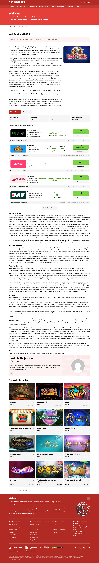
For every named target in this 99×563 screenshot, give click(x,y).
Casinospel (70, 6)
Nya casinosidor (13, 529)
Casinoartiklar (12, 534)
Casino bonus (31, 6)
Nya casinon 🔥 (21, 6)
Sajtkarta (54, 532)
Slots (18, 26)
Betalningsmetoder (57, 6)
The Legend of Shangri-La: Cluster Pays (46, 481)
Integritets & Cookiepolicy (59, 529)
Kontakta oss (55, 527)
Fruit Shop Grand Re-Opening (20, 428)
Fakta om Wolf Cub (15, 111)
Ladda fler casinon (48, 208)
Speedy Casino (34, 532)
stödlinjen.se (86, 140)
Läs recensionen (80, 151)
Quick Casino (34, 529)
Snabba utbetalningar (15, 527)
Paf (81, 193)
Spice (67, 402)
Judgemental (42, 402)
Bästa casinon (13, 524)
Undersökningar (43, 6)
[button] (88, 498)
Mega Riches (33, 534)
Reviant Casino (34, 524)
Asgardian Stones (16, 454)
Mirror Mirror (41, 428)
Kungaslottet (80, 146)
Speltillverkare (12, 532)
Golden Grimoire (71, 428)
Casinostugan (34, 537)
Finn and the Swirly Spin (73, 480)
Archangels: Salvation (72, 454)
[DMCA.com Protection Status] (57, 547)
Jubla (80, 161)
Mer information (27, 111)
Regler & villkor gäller (71, 140)
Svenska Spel (81, 177)
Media (79, 6)
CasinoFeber (12, 26)
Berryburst (13, 480)
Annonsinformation (14, 29)
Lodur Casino (34, 527)
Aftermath (13, 402)
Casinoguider (12, 537)
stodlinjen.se (86, 171)
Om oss (54, 524)
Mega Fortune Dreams (45, 454)
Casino (11, 6)
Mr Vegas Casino (80, 131)
